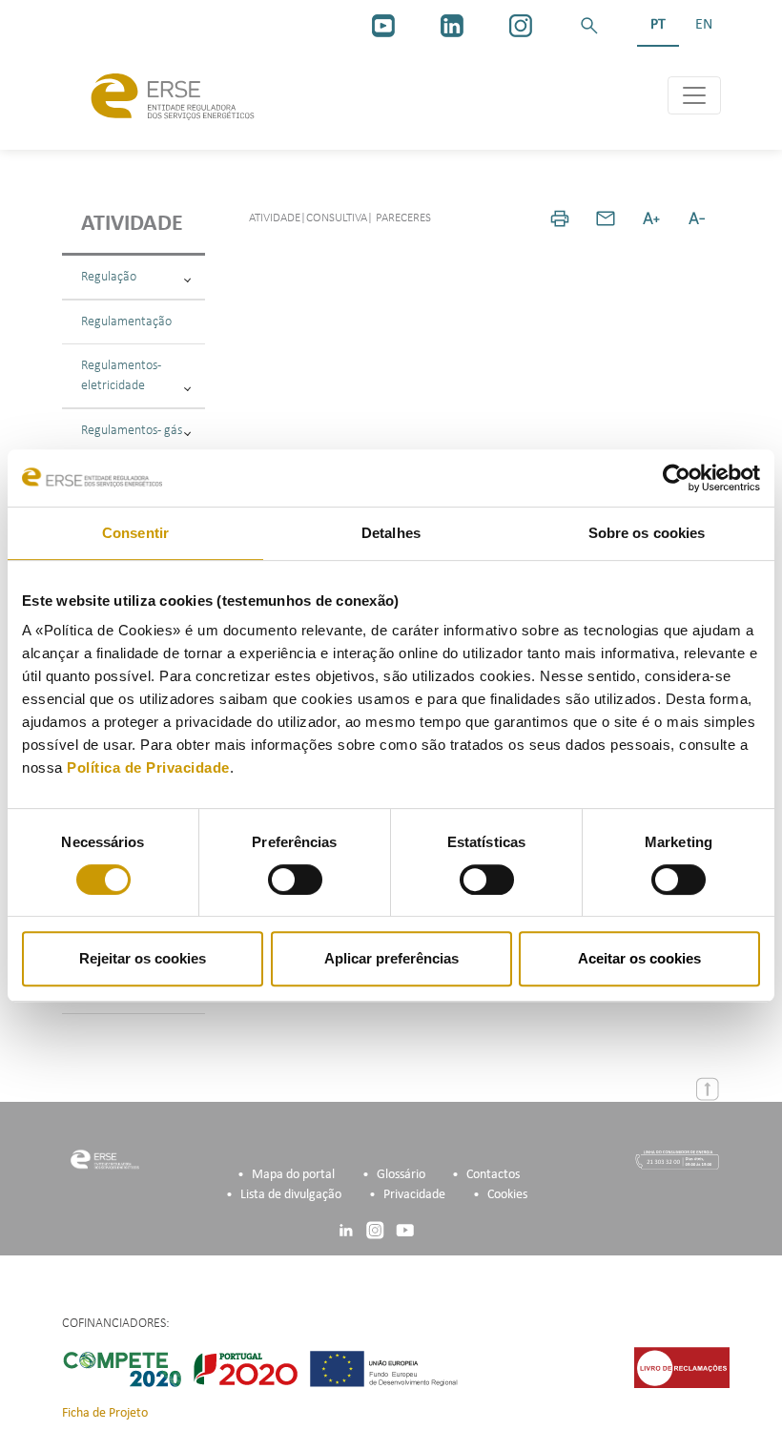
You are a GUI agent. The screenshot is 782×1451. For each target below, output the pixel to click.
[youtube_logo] (383, 26)
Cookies (507, 1195)
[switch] (295, 879)
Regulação (108, 277)
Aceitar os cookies (639, 958)
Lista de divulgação (290, 1195)
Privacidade (414, 1195)
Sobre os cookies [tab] (647, 533)
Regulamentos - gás (131, 431)
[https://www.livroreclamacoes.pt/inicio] (682, 1367)
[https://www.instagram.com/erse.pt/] (521, 26)
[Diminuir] (697, 218)
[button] (589, 26)
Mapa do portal (293, 1175)
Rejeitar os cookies (142, 958)
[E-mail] (605, 218)
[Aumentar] (651, 218)
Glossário (401, 1175)
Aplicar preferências (391, 958)
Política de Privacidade (148, 767)
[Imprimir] (560, 218)
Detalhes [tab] (391, 533)
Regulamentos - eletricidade (121, 376)
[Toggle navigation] (694, 95)
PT (658, 24)
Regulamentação (126, 322)
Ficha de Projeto (105, 1413)
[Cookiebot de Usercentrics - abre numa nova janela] (676, 478)
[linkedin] (452, 26)
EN (703, 24)
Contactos (493, 1175)
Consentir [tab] (135, 533)
